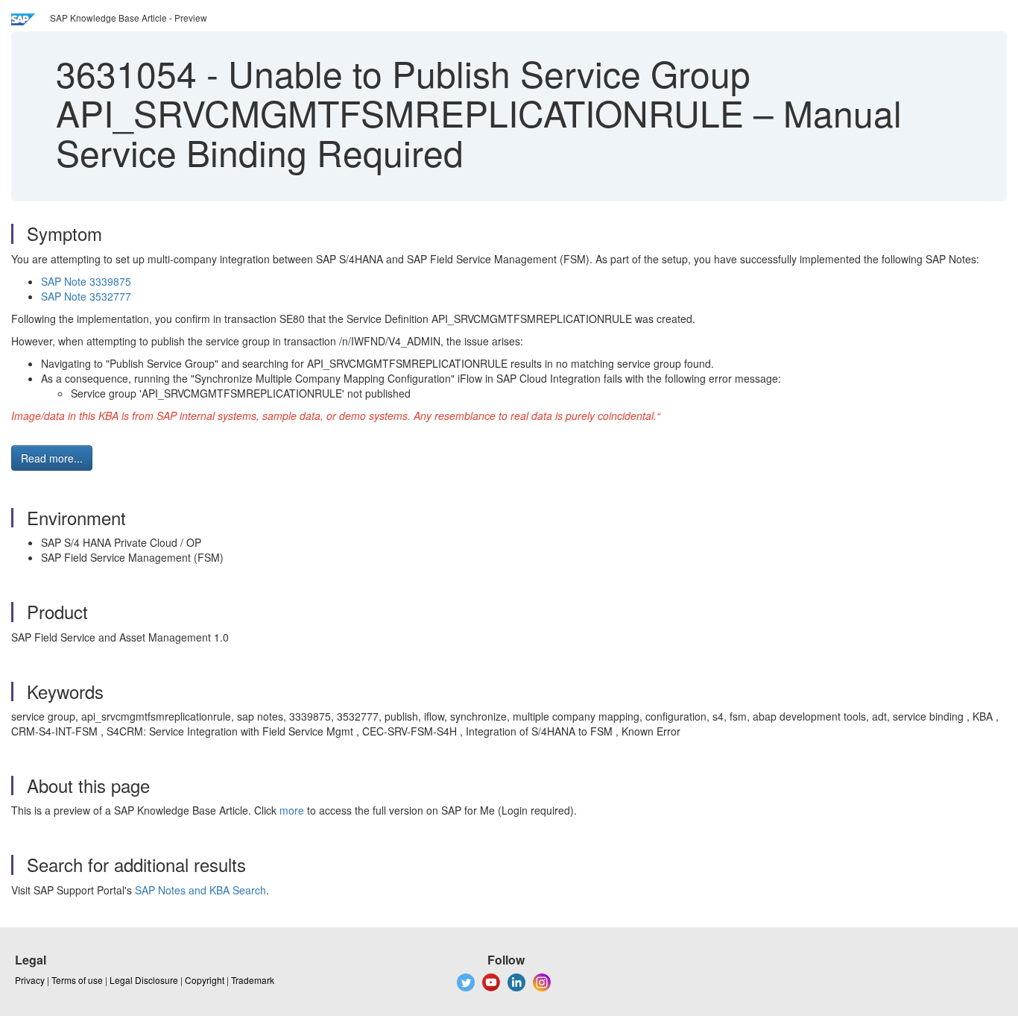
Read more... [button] (52, 458)
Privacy (30, 979)
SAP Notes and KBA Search (200, 889)
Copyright (204, 979)
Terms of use (77, 979)
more (291, 810)
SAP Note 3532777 (86, 296)
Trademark (252, 979)
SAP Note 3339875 (86, 281)
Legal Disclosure (144, 979)
